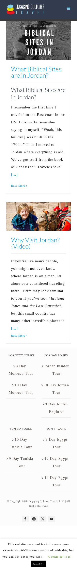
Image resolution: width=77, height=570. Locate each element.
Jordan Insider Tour (56, 369)
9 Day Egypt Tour (56, 443)
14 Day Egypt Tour (56, 481)
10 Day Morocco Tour (21, 389)
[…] (14, 174)
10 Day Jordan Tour (56, 389)
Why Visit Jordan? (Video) (35, 243)
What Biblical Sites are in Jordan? (36, 72)
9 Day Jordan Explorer (56, 408)
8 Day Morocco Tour (21, 369)
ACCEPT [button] (38, 563)
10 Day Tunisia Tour (21, 443)
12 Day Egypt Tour (56, 462)
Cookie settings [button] (59, 556)
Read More (18, 185)
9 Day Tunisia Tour (21, 462)
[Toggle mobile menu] (69, 8)
